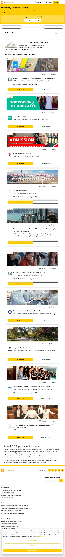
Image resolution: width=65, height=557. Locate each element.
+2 (54, 314)
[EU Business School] (10, 118)
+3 (47, 119)
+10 (43, 156)
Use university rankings (7, 492)
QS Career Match (9, 460)
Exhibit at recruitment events (9, 526)
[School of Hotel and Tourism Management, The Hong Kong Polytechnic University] (10, 230)
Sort (56, 33)
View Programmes (45, 89)
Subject (32, 27)
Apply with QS (39, 2)
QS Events (31, 455)
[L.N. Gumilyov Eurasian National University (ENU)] (10, 387)
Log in (50, 2)
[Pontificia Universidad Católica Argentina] (10, 273)
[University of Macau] (10, 191)
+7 (52, 389)
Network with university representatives (12, 510)
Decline (32, 545)
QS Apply (39, 455)
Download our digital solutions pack (11, 521)
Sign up (56, 2)
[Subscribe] (61, 480)
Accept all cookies (32, 550)
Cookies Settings (32, 540)
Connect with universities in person (11, 495)
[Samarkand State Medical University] (10, 312)
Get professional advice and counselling (12, 513)
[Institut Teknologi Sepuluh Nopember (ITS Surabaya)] (10, 79)
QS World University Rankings (41, 451)
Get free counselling (7, 498)
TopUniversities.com (9, 449)
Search (11, 27)
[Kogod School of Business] (10, 349)
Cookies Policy (42, 536)
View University (20, 89)
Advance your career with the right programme (14, 505)
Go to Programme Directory (32, 20)
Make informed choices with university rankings (15, 508)
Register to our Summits (8, 529)
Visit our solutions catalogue (9, 523)
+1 (41, 430)
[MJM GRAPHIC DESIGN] (10, 154)
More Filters (53, 27)
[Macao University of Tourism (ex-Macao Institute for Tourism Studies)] (10, 426)
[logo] (7, 2)
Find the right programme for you (11, 490)
